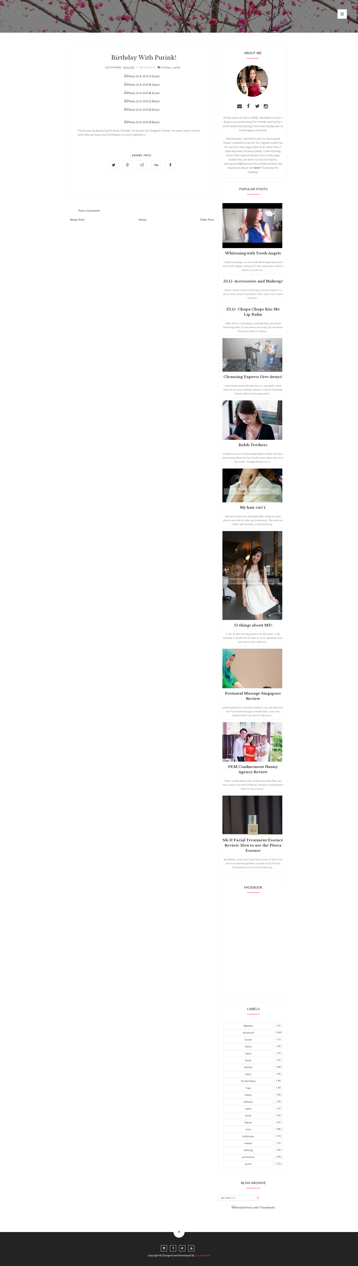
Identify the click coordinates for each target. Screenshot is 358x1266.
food (248, 1129)
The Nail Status (248, 1081)
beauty (248, 1095)
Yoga (248, 1088)
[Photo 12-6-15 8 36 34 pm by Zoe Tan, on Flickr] (142, 84)
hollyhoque (248, 1136)
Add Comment (147, 67)
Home (142, 219)
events (248, 1108)
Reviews (248, 1067)
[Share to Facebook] (170, 165)
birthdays (166, 67)
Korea (248, 1060)
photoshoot (248, 1157)
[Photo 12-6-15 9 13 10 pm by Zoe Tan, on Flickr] (142, 76)
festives (248, 1122)
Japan (248, 1053)
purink (176, 67)
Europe (248, 1039)
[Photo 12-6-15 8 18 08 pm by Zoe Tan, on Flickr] (142, 122)
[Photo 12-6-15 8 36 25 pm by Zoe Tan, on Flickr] (142, 93)
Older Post (207, 219)
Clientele (262, 1217)
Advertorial (248, 1032)
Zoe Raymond (203, 1255)
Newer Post (77, 219)
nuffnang (248, 1150)
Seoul (248, 1074)
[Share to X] (114, 165)
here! (257, 167)
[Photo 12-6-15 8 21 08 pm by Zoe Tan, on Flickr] (142, 101)
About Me (244, 1217)
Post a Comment (89, 210)
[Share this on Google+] (128, 165)
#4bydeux (248, 1025)
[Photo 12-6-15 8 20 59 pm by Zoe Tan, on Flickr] (142, 109)
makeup (248, 1143)
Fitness (248, 1046)
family (248, 1115)
